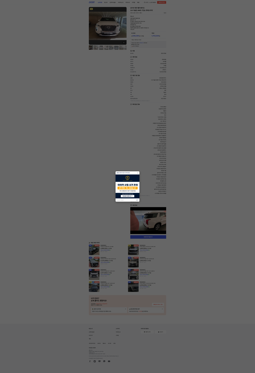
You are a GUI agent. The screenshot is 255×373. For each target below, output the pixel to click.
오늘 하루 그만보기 (120, 200)
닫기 (137, 200)
